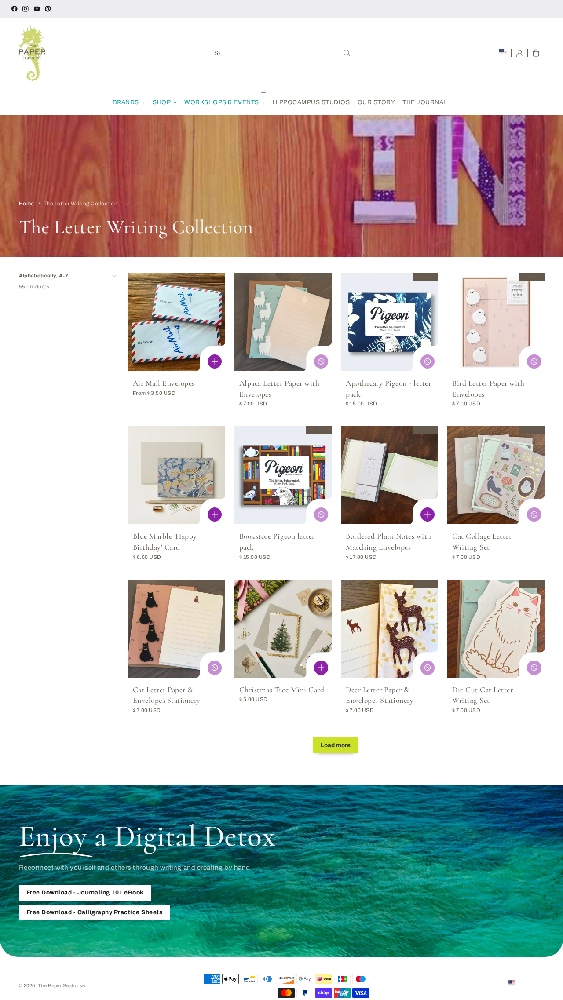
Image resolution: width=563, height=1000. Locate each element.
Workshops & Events (221, 102)
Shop (162, 102)
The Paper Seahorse (61, 985)
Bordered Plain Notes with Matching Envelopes (388, 542)
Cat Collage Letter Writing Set (482, 542)
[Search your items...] (347, 53)
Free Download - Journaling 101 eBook (85, 892)
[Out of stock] (321, 361)
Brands (126, 102)
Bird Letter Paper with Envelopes (488, 389)
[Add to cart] (215, 514)
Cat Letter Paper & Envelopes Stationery (167, 695)
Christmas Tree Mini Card (281, 689)
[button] (536, 53)
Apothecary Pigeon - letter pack (388, 389)
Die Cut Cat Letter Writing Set (482, 695)
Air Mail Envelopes (164, 383)
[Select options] (215, 361)
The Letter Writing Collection (81, 203)
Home (26, 203)
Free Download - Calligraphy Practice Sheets (94, 912)
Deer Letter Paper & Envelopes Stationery (379, 695)
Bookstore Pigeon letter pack (277, 542)
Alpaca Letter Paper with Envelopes (279, 389)
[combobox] (281, 53)
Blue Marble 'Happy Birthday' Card (165, 542)
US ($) (525, 982)
